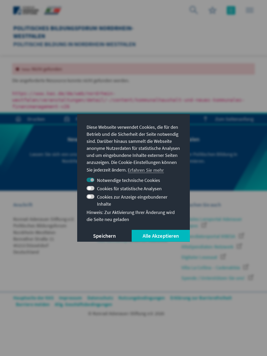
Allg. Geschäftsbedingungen (83, 304)
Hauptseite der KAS (33, 298)
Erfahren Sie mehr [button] (146, 170)
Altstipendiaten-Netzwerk (207, 247)
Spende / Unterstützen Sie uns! (213, 278)
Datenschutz (100, 298)
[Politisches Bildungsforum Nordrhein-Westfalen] (52, 10)
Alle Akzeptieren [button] (161, 235)
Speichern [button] (104, 235)
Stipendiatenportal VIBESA (208, 236)
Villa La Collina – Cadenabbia (211, 268)
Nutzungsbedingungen (141, 298)
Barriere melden (33, 304)
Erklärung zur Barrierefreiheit (201, 298)
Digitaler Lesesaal (199, 257)
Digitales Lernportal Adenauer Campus (211, 222)
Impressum (70, 298)
